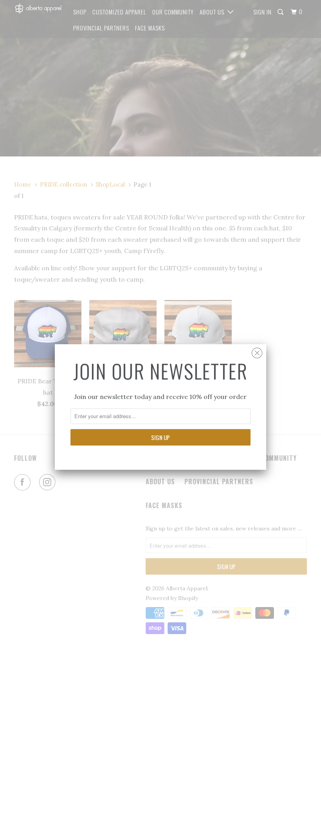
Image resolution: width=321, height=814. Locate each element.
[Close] (257, 351)
